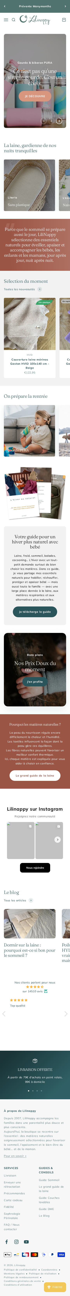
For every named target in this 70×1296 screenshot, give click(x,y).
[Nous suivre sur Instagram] (16, 1241)
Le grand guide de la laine (35, 775)
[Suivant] (65, 6)
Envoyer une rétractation (12, 1184)
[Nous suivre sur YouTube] (26, 1241)
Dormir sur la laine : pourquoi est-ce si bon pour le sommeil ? (29, 950)
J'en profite (35, 681)
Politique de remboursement (21, 1277)
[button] (5, 1014)
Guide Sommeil (49, 1180)
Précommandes (14, 1193)
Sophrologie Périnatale (12, 1216)
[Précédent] (4, 6)
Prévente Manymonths (35, 6)
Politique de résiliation (42, 1273)
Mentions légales (14, 1273)
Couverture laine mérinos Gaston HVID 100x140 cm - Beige (29, 364)
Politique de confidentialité (20, 1269)
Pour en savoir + (15, 1156)
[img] (35, 987)
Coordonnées (49, 1269)
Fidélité (9, 1207)
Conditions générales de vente (22, 1281)
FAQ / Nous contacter (12, 1227)
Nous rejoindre (35, 867)
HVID (30, 354)
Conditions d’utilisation (18, 1284)
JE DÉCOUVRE (35, 92)
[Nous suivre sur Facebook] (6, 1241)
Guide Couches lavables (49, 1200)
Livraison (10, 1175)
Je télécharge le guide (35, 612)
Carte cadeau (13, 1200)
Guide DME (46, 1209)
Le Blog (44, 1215)
